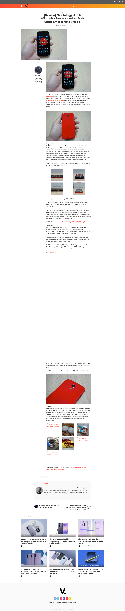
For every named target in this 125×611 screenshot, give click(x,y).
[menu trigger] (22, 6)
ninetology (44, 476)
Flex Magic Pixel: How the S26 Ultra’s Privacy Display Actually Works (90, 541)
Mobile (60, 12)
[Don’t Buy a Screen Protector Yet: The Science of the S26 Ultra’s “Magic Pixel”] (38, 70)
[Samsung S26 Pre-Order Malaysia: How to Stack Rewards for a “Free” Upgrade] (34, 558)
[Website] (81, 497)
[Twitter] (116, 2)
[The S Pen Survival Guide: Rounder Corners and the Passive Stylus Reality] (62, 528)
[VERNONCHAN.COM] (26, 6)
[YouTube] (121, 2)
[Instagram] (119, 2)
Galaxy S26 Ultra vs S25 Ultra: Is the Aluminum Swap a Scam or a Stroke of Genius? (33, 541)
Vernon (57, 25)
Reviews (65, 12)
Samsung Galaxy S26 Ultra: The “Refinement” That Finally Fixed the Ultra (61, 571)
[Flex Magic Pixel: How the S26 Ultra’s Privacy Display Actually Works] (91, 528)
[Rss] (123, 2)
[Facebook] (114, 2)
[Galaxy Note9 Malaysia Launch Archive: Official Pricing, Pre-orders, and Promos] (91, 558)
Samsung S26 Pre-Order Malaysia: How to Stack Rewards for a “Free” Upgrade (33, 571)
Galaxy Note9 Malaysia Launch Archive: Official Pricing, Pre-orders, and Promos (90, 571)
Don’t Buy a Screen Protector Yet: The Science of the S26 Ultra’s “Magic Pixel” (38, 79)
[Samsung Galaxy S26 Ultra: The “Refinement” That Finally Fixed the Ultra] (62, 558)
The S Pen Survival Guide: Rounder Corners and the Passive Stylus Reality (62, 541)
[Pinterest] (118, 2)
